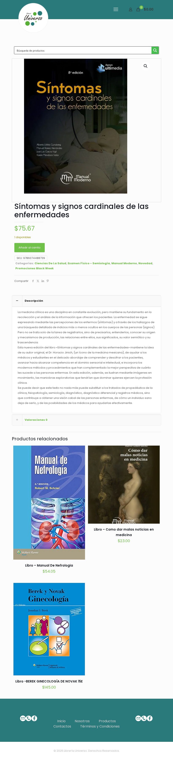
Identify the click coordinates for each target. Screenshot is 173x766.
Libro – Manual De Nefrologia (49, 565)
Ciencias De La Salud (50, 263)
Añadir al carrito (30, 248)
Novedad (145, 263)
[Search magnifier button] (155, 50)
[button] (146, 66)
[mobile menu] (115, 9)
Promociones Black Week (34, 268)
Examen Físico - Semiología (89, 263)
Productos (107, 721)
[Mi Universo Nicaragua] (33, 18)
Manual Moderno (124, 263)
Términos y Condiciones (100, 726)
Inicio (61, 721)
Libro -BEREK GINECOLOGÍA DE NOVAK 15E (49, 681)
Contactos (62, 726)
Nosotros (82, 721)
